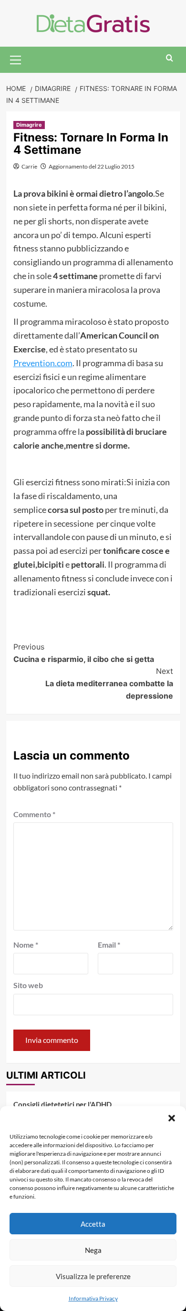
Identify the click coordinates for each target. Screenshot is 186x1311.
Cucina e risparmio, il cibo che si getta (83, 653)
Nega (93, 1250)
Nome (25, 944)
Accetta (93, 1224)
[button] (171, 1118)
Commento (34, 814)
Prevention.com (42, 363)
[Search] (170, 58)
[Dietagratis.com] (93, 22)
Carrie (29, 166)
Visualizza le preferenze (93, 1276)
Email (109, 944)
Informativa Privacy (93, 1298)
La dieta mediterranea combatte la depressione (109, 683)
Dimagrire (29, 124)
